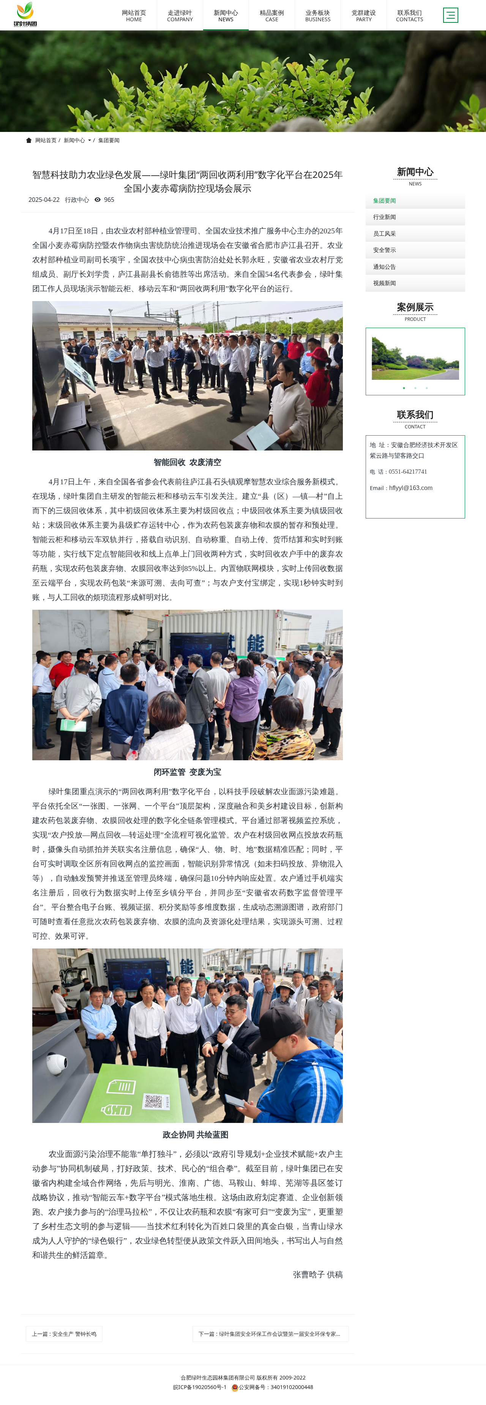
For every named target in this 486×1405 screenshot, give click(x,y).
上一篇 (64, 1333)
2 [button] (415, 388)
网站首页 (46, 140)
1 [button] (404, 388)
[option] (415, 358)
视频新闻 (384, 283)
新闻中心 (75, 140)
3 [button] (427, 388)
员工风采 (384, 233)
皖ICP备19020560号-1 (200, 1387)
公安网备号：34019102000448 (276, 1387)
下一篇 (274, 1333)
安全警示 (384, 250)
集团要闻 (109, 140)
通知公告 (384, 266)
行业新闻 (384, 216)
